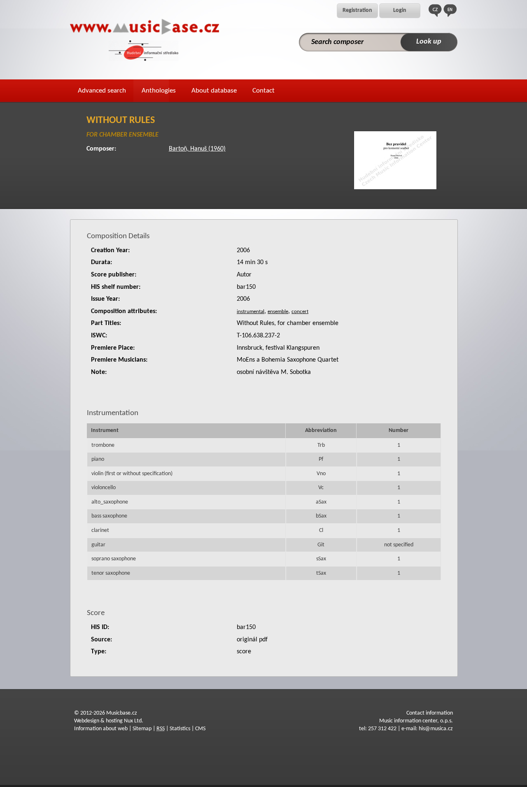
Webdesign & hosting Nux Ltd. (108, 721)
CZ (435, 10)
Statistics (180, 729)
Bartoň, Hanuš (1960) (197, 149)
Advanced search (102, 90)
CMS (200, 729)
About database (214, 90)
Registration (357, 10)
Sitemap (142, 729)
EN (450, 10)
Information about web (101, 729)
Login (399, 10)
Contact (263, 90)
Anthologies (159, 90)
